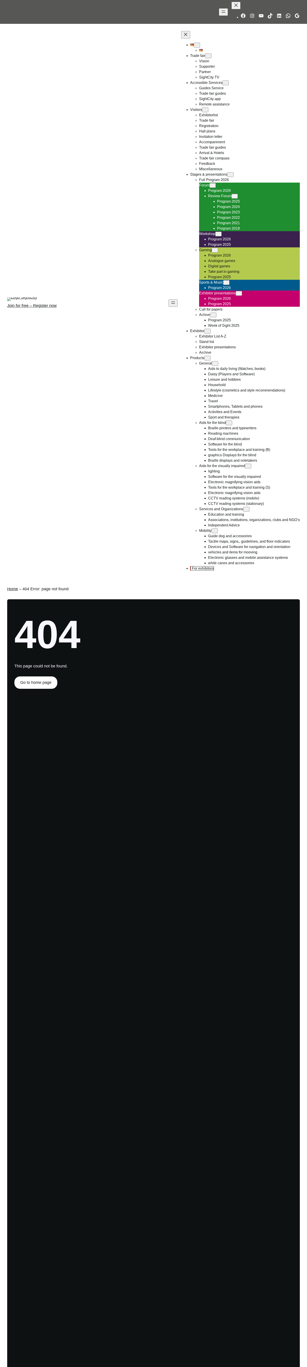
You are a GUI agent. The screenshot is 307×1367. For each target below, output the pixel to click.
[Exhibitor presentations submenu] (239, 293)
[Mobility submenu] (214, 530)
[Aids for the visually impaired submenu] (248, 466)
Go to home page (35, 682)
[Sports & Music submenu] (226, 282)
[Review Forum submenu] (234, 196)
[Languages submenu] (197, 45)
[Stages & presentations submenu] (230, 174)
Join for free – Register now (32, 305)
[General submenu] (215, 363)
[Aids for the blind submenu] (229, 423)
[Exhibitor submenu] (207, 331)
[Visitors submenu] (205, 109)
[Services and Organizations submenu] (246, 509)
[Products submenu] (207, 358)
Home (12, 589)
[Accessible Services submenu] (225, 83)
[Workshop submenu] (218, 234)
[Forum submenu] (212, 185)
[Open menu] (223, 12)
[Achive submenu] (213, 315)
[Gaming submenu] (215, 250)
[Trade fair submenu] (208, 56)
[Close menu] (235, 5)
